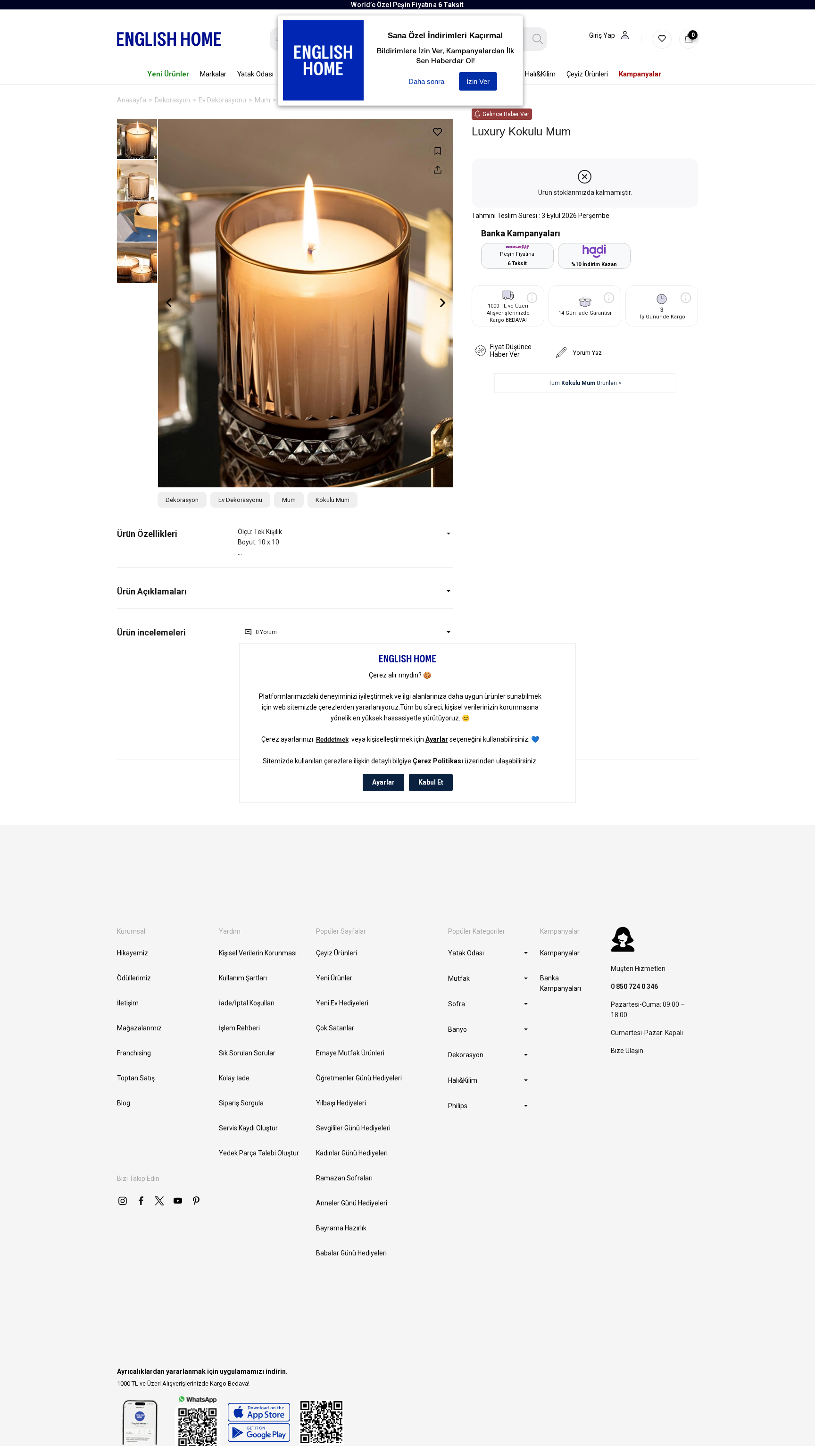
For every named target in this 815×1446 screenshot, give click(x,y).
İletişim (128, 1003)
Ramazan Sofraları (344, 1178)
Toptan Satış (136, 1078)
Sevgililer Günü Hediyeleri (353, 1128)
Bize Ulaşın (627, 1050)
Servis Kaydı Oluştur (248, 1128)
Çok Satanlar (335, 1028)
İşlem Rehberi (239, 1028)
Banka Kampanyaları (560, 983)
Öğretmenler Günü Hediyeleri (359, 1078)
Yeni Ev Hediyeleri (342, 1003)
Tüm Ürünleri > (585, 383)
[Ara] (538, 39)
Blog (123, 1103)
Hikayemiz (132, 953)
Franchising (134, 1053)
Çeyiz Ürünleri (336, 953)
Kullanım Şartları (243, 978)
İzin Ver (478, 81)
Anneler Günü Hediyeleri (351, 1203)
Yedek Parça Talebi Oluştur (259, 1153)
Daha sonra (426, 81)
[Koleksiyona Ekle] (437, 150)
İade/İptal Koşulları (246, 1003)
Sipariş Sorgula (241, 1103)
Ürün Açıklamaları (152, 591)
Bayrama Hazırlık (341, 1228)
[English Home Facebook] (141, 1200)
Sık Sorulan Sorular (247, 1053)
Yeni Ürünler (334, 978)
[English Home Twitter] (159, 1200)
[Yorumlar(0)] (177, 632)
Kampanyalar (560, 953)
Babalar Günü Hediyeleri (351, 1253)
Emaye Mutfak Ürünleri (350, 1053)
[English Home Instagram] (122, 1200)
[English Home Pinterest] (196, 1200)
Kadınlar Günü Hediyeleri (352, 1153)
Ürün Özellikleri (147, 534)
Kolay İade (234, 1078)
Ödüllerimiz (134, 978)
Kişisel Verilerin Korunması (258, 953)
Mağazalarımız (139, 1028)
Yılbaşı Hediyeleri (341, 1103)
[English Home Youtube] (177, 1200)
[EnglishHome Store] (258, 1422)
